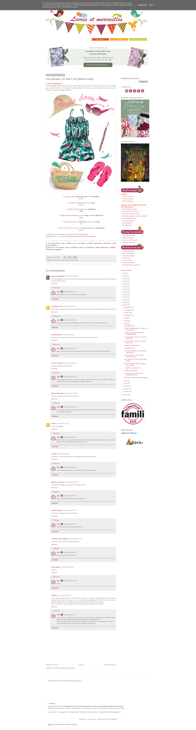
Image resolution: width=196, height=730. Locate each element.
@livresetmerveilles (75, 681)
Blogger (114, 719)
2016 (124, 300)
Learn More (142, 5)
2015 (124, 302)
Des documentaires (129, 221)
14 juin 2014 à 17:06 (70, 320)
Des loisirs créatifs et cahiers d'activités (135, 216)
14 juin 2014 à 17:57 (70, 376)
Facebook (90, 247)
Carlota (53, 454)
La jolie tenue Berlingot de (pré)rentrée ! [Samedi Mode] (77, 236)
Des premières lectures (130, 209)
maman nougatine (57, 510)
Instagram (58, 249)
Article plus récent (51, 665)
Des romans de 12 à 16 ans (131, 214)
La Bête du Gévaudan (131, 370)
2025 (124, 276)
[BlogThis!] (70, 257)
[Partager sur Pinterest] (76, 257)
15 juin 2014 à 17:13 (75, 539)
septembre (128, 315)
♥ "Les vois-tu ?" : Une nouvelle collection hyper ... (133, 356)
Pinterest (49, 249)
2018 (124, 294)
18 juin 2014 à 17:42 (70, 615)
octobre (127, 313)
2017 (124, 297)
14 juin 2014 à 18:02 (70, 437)
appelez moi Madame (58, 276)
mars (126, 386)
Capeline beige (69, 196)
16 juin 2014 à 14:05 (67, 567)
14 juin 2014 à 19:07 (70, 467)
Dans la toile (55, 260)
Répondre (54, 283)
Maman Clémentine (57, 393)
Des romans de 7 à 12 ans (131, 211)
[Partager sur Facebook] (74, 257)
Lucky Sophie (83, 234)
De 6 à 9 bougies (128, 201)
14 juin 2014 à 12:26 (70, 363)
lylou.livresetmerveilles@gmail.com (110, 712)
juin (126, 323)
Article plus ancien (110, 665)
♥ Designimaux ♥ (129, 326)
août (126, 318)
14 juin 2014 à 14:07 (62, 423)
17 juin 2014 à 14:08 (64, 595)
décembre (128, 307)
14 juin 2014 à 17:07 (70, 348)
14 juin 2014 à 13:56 (70, 393)
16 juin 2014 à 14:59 (70, 581)
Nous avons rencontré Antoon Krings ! (136, 377)
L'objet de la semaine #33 (132, 345)
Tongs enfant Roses (70, 222)
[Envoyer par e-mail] (68, 257)
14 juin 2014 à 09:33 (72, 276)
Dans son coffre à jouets (130, 240)
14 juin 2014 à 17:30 (70, 510)
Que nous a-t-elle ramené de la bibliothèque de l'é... (133, 374)
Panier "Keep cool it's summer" (69, 228)
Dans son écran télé (129, 242)
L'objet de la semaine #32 (132, 368)
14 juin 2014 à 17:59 (70, 407)
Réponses (56, 288)
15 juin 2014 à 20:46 (70, 552)
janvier (127, 391)
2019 (124, 292)
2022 (124, 284)
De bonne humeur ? (129, 262)
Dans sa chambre (128, 238)
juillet (126, 321)
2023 (124, 281)
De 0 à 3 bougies (128, 196)
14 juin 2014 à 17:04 (70, 292)
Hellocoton (104, 247)
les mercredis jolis (57, 363)
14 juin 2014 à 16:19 (72, 482)
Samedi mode (74, 260)
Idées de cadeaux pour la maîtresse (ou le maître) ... (135, 364)
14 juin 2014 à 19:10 (70, 524)
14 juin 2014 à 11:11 (68, 335)
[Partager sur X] (72, 257)
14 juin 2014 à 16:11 (63, 454)
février (127, 389)
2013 (124, 395)
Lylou (58, 292)
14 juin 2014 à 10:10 (70, 306)
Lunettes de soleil (74, 203)
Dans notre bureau (128, 251)
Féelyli (53, 423)
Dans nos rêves (127, 260)
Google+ (113, 247)
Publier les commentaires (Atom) (64, 668)
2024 (124, 278)
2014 (124, 305)
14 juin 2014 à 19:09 (70, 496)
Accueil (81, 665)
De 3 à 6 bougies (128, 199)
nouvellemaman (56, 335)
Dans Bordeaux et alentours (131, 265)
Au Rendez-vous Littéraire (59, 539)
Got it (151, 5)
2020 (124, 289)
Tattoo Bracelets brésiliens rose (71, 215)
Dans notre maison (128, 256)
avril (126, 383)
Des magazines (127, 223)
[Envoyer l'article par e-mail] (64, 257)
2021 (124, 286)
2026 (124, 273)
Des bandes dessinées (130, 218)
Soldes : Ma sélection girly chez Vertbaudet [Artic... (134, 333)
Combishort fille (73, 209)
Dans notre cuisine (128, 253)
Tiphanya (54, 595)
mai (126, 381)
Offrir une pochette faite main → (98, 65)
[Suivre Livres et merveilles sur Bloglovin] (129, 434)
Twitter (97, 247)
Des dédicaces (127, 225)
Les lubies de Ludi (57, 306)
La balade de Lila (129, 348)
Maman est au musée (58, 482)
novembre (128, 310)
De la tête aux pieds (64, 260)
